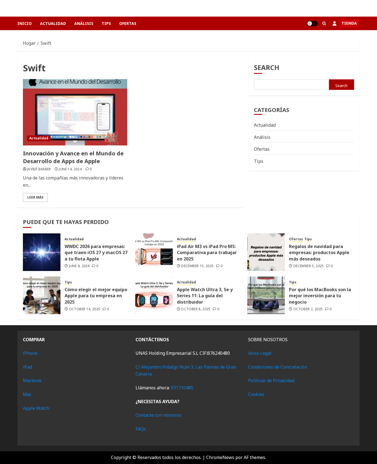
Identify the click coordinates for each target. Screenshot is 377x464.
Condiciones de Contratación (277, 367)
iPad (27, 367)
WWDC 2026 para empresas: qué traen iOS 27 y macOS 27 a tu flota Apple (96, 252)
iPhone (30, 353)
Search (266, 67)
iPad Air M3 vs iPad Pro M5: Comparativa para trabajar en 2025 (207, 252)
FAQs (141, 429)
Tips (106, 23)
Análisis (83, 23)
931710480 (182, 388)
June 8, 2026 (79, 266)
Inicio (24, 23)
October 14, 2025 (84, 309)
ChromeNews (220, 457)
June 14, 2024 (70, 169)
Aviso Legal (260, 353)
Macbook (32, 380)
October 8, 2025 (195, 309)
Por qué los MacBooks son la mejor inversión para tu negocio (320, 295)
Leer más (35, 197)
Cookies (256, 394)
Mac (27, 394)
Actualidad (53, 23)
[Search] (324, 23)
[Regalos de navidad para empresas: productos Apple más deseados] (266, 252)
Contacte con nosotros (158, 415)
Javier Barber (39, 169)
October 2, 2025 (308, 309)
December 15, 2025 (197, 266)
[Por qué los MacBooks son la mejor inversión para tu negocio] (266, 295)
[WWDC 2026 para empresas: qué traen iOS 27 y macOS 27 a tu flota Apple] (41, 252)
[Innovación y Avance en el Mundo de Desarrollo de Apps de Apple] (75, 112)
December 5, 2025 (308, 266)
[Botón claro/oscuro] (312, 23)
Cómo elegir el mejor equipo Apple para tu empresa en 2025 (96, 295)
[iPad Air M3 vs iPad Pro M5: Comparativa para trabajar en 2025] (154, 252)
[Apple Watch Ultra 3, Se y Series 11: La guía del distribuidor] (154, 295)
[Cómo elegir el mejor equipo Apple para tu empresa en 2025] (41, 295)
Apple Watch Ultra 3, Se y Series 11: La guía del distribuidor (205, 295)
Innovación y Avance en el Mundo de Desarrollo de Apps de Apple (73, 157)
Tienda (349, 23)
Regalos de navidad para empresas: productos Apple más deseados (319, 252)
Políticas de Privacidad (271, 380)
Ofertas (127, 23)
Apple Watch (36, 408)
